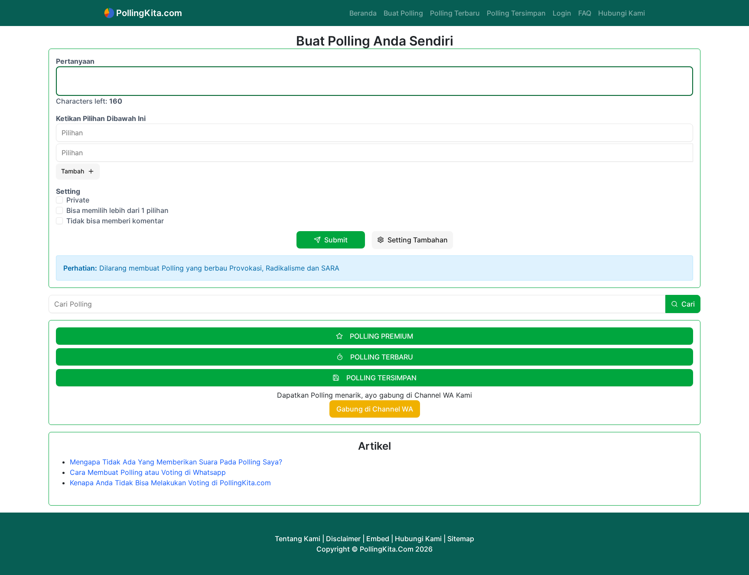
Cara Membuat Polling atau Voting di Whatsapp (148, 472)
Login (562, 13)
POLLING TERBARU (381, 357)
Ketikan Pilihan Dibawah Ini (101, 118)
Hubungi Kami (621, 13)
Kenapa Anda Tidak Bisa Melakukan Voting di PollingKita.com (170, 482)
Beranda (363, 13)
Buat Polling (403, 13)
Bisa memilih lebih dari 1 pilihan (117, 210)
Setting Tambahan (418, 239)
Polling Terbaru (455, 13)
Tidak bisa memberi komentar (115, 220)
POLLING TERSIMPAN (381, 377)
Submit (336, 239)
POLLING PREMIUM (381, 336)
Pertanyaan (75, 61)
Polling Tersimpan (516, 13)
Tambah (72, 171)
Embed (377, 538)
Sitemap (460, 538)
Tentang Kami (297, 538)
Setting (68, 191)
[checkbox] (59, 199)
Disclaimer (343, 538)
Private (77, 199)
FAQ (584, 13)
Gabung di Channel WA (374, 409)
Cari (688, 304)
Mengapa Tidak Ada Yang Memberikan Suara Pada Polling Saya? (176, 461)
